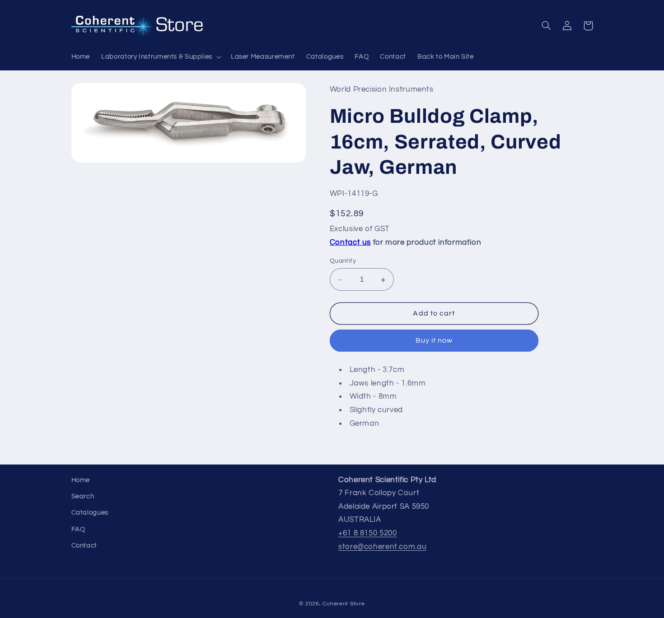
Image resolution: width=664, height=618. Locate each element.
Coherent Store (344, 603)
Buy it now (434, 340)
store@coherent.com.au (382, 547)
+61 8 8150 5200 (367, 533)
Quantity (343, 261)
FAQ (78, 529)
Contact (84, 545)
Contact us (350, 242)
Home (80, 480)
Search (82, 496)
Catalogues (89, 512)
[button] (160, 57)
